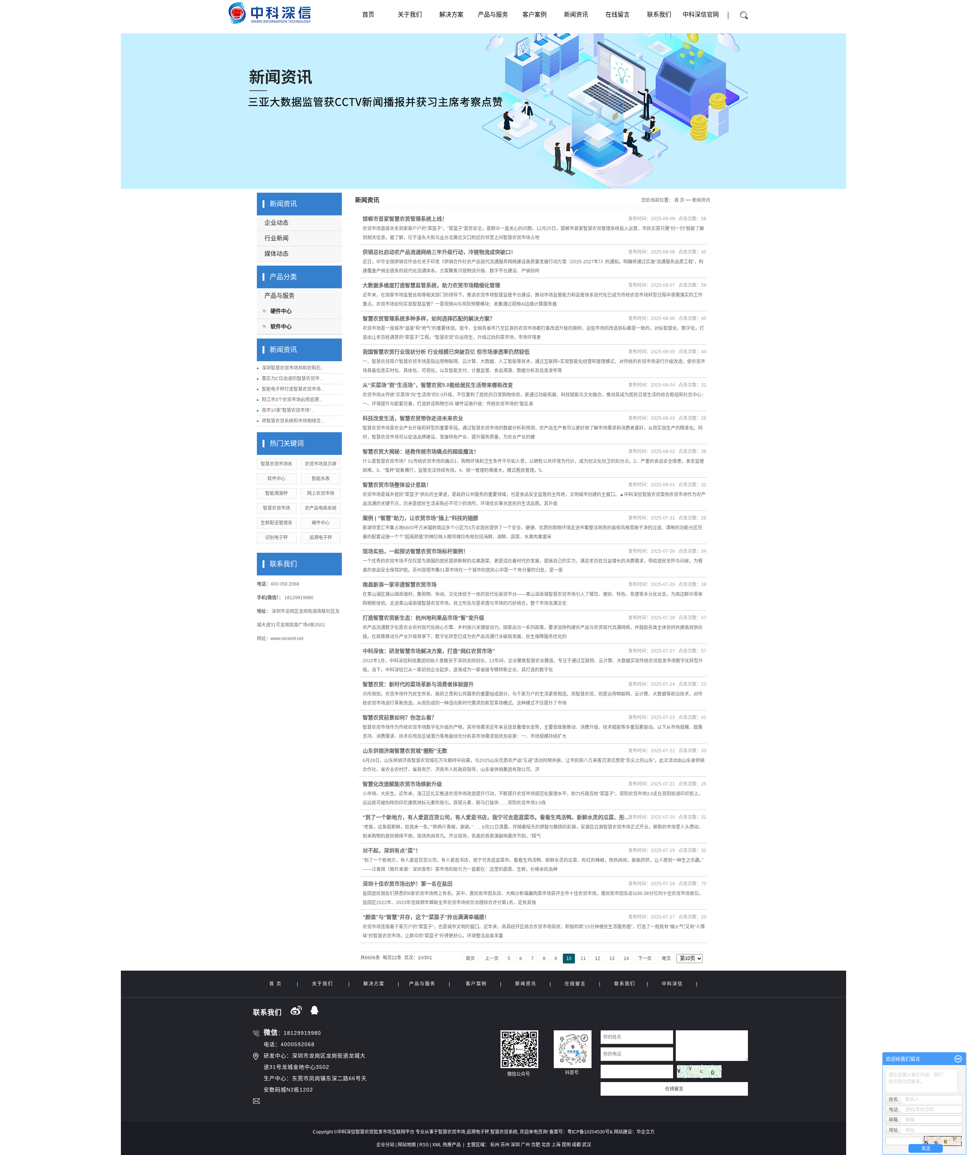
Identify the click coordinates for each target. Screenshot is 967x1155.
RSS (424, 1144)
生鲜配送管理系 (276, 523)
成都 (576, 1144)
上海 (556, 1144)
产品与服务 (493, 14)
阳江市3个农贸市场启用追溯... (292, 399)
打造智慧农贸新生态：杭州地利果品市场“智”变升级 (423, 618)
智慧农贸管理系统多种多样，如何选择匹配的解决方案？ (429, 318)
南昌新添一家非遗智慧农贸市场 (400, 584)
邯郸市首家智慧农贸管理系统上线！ (405, 219)
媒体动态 (276, 253)
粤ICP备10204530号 (588, 1132)
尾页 (666, 958)
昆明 (566, 1144)
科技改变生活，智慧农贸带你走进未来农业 (413, 418)
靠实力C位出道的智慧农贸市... (292, 378)
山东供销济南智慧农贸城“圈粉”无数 (405, 751)
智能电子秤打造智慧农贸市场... (293, 389)
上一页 (492, 958)
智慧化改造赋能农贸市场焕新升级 (402, 784)
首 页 (679, 200)
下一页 (645, 958)
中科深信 (672, 983)
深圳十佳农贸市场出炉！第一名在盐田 (408, 884)
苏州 (505, 1144)
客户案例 (534, 14)
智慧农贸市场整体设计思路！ (397, 485)
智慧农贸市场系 (276, 464)
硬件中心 (281, 311)
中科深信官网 (701, 14)
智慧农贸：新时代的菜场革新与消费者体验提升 (418, 684)
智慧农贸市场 (276, 508)
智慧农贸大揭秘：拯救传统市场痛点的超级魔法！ (421, 451)
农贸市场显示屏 (321, 464)
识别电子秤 (276, 537)
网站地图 (407, 1144)
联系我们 (659, 14)
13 (612, 958)
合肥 (535, 1144)
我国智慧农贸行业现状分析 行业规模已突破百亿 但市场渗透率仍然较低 (446, 352)
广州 (525, 1144)
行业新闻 (276, 238)
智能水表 (321, 478)
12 (597, 958)
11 (583, 958)
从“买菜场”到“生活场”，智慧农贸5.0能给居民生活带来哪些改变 (438, 385)
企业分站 (385, 1144)
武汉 (586, 1144)
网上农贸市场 (320, 493)
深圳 (515, 1144)
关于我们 (410, 14)
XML (437, 1144)
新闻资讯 (576, 14)
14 (626, 958)
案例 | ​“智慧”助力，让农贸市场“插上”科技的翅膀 (420, 518)
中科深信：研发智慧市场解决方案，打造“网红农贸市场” (429, 651)
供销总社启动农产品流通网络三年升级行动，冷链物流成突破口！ (439, 252)
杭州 (494, 1144)
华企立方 (645, 1132)
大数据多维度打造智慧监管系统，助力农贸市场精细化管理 (431, 285)
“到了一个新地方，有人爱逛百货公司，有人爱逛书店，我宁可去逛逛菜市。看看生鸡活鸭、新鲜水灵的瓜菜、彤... (496, 817)
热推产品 (452, 1144)
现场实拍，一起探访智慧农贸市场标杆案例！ (415, 551)
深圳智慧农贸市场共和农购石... (293, 368)
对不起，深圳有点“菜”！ (392, 850)
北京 (545, 1144)
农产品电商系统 (321, 508)
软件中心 (281, 326)
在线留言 (618, 14)
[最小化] (958, 1059)
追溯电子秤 (320, 537)
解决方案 (451, 14)
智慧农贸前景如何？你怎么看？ (400, 717)
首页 (368, 14)
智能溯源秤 (276, 493)
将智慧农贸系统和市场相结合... (293, 421)
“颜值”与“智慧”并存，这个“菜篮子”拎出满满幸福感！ (426, 917)
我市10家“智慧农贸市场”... (288, 410)
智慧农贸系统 (503, 1132)
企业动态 (276, 223)
